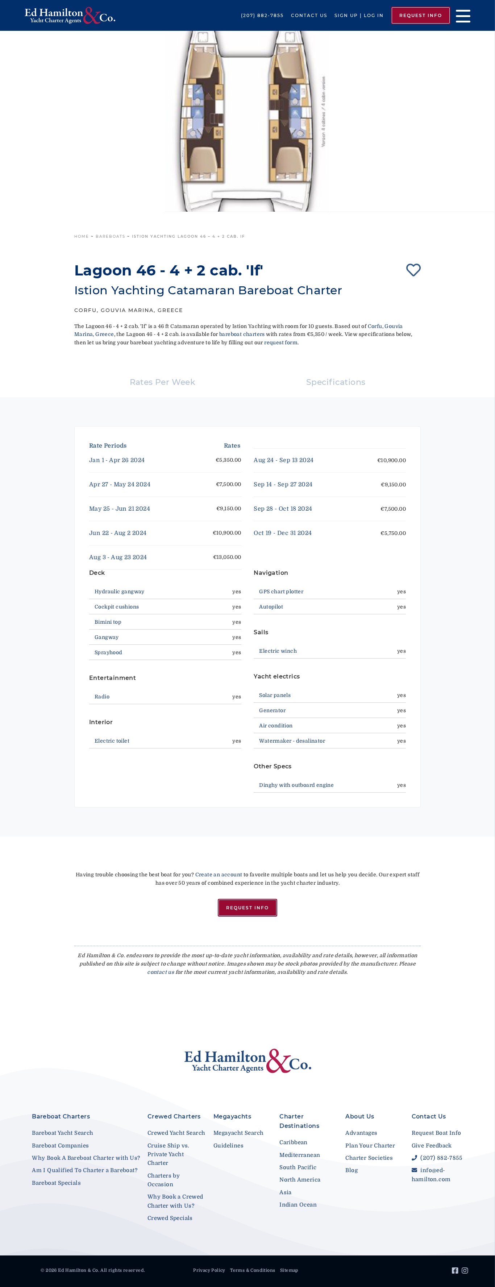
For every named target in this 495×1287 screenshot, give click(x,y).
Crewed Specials (170, 1218)
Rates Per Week (163, 382)
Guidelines (228, 1145)
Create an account (218, 874)
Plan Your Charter (370, 1145)
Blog (351, 1170)
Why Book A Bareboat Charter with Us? (86, 1158)
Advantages (361, 1133)
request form (281, 342)
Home (81, 236)
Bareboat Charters (61, 1116)
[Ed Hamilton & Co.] (71, 15)
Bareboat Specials (56, 1183)
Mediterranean (299, 1155)
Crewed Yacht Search (176, 1133)
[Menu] (460, 15)
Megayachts (232, 1116)
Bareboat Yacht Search (62, 1133)
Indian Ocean (298, 1204)
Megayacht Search (238, 1133)
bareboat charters (242, 334)
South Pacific (297, 1167)
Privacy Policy (209, 1270)
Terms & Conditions (252, 1270)
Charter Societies (369, 1158)
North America (299, 1179)
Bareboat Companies (60, 1145)
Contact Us (309, 15)
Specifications (336, 382)
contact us (160, 972)
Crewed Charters (174, 1116)
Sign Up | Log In (359, 15)
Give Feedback (432, 1145)
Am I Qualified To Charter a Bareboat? (84, 1170)
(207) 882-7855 (262, 15)
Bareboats (110, 236)
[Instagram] (466, 1271)
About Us (359, 1116)
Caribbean (293, 1142)
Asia (285, 1192)
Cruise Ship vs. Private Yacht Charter (168, 1154)
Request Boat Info (436, 1133)
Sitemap (289, 1270)
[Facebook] (456, 1271)
